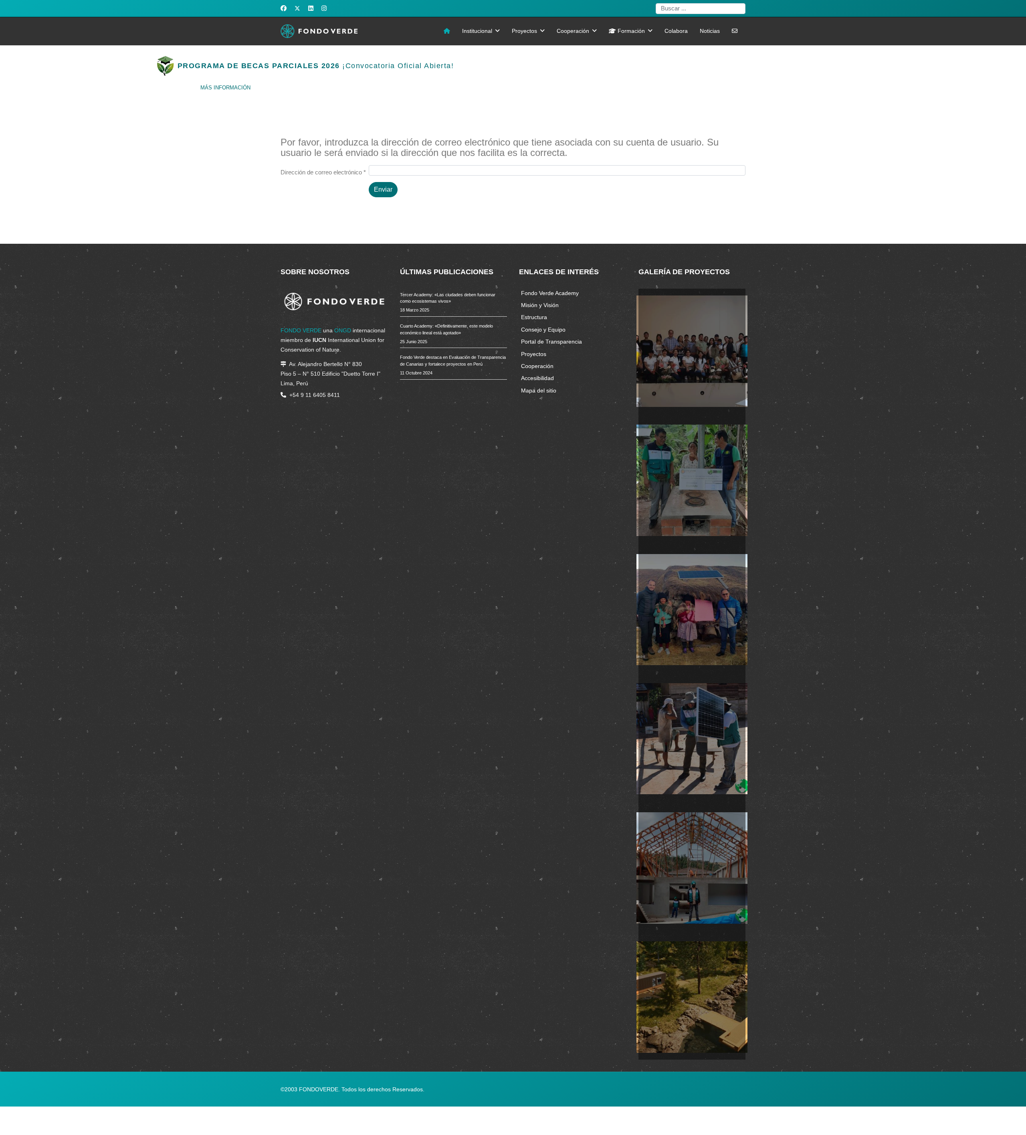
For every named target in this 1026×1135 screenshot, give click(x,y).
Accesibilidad (537, 378)
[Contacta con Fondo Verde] (734, 31)
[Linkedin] (310, 8)
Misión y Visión (540, 305)
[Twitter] (297, 8)
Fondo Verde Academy (550, 293)
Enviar (383, 189)
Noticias (710, 31)
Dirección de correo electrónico (323, 172)
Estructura (534, 317)
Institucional (477, 31)
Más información (225, 88)
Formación (630, 31)
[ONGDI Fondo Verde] (447, 31)
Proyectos (524, 31)
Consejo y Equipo (543, 329)
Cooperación (573, 31)
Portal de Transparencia (551, 341)
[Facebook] (284, 8)
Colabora (676, 31)
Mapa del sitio (538, 390)
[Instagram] (324, 8)
